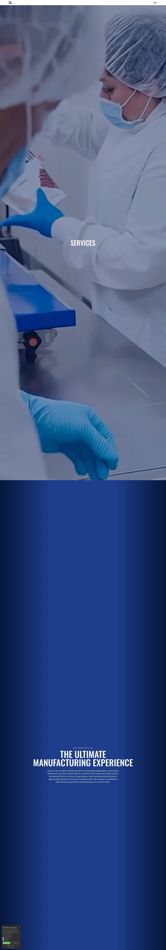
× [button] (19, 926)
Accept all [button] (6, 942)
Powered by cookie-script (11, 947)
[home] (10, 2)
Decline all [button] (15, 942)
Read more (10, 933)
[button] (155, 2)
